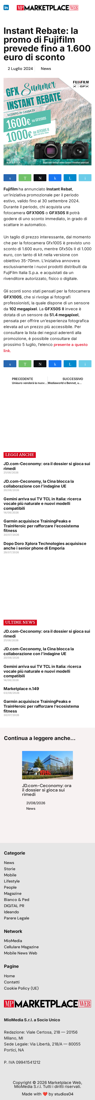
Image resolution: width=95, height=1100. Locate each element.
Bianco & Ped (16, 899)
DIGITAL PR (14, 906)
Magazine (12, 893)
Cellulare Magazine (21, 947)
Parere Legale (16, 918)
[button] (88, 7)
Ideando (11, 912)
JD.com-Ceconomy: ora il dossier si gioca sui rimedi (46, 790)
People (10, 887)
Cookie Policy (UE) (21, 988)
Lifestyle (12, 881)
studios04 (63, 1094)
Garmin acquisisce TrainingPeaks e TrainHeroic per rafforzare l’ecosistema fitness (41, 526)
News (46, 68)
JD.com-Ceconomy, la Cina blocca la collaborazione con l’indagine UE (39, 483)
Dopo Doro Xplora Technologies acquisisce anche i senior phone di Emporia (45, 546)
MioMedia (13, 941)
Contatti (12, 982)
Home (9, 976)
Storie (9, 869)
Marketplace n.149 (21, 688)
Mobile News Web (20, 953)
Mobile (10, 875)
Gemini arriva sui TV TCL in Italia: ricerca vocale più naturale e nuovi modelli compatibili (42, 504)
